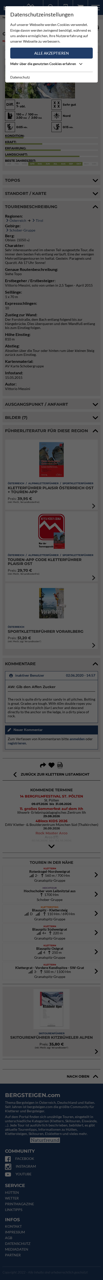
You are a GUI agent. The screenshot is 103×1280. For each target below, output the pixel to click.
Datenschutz (20, 77)
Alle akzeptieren (51, 53)
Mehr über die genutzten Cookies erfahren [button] (43, 64)
